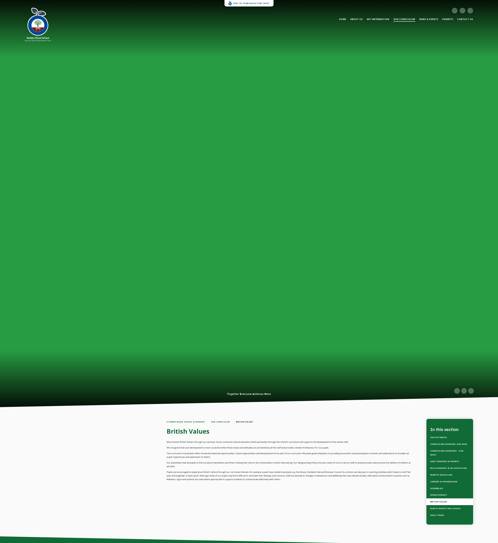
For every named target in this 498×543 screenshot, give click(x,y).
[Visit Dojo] (455, 10)
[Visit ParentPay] (462, 10)
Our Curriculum (220, 422)
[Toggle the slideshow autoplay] (471, 391)
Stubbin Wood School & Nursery (186, 422)
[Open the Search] (470, 10)
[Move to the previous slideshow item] (457, 391)
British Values (244, 422)
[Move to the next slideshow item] (464, 391)
